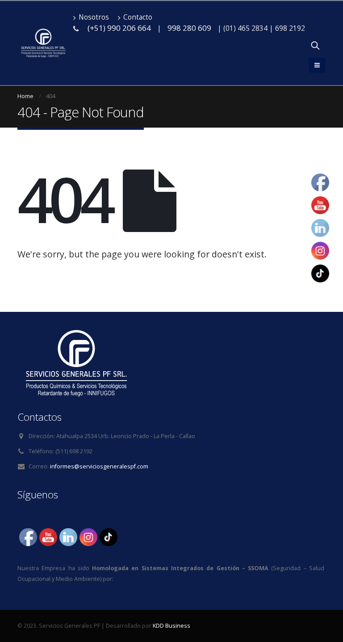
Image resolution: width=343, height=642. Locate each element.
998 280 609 (189, 28)
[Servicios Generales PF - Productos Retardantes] (43, 43)
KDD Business (171, 626)
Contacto (137, 17)
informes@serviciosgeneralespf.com (99, 466)
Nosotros (94, 17)
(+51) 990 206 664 (119, 28)
